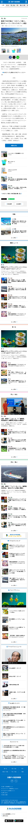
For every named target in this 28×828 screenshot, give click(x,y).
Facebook (12, 780)
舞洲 (3, 25)
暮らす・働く (22, 5)
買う (18, 5)
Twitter (16, 780)
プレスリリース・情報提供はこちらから (10, 788)
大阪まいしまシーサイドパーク (10, 25)
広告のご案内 (5, 794)
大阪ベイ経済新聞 (14, 2)
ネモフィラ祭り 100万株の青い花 (11, 193)
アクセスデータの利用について (8, 790)
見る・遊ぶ (13, 5)
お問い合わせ (5, 792)
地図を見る (14, 145)
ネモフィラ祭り (19, 25)
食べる (7, 5)
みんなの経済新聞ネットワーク (14, 809)
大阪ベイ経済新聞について (7, 786)
